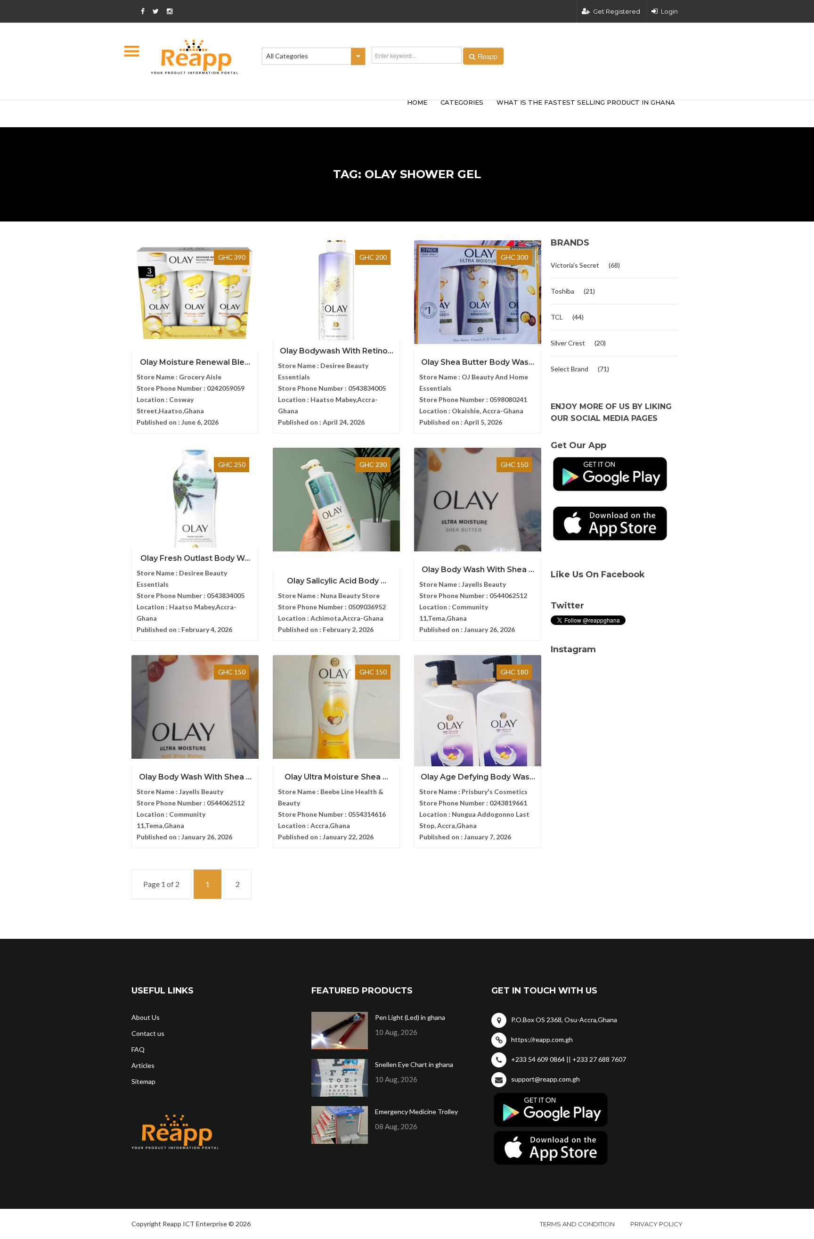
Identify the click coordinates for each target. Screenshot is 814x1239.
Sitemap (143, 1081)
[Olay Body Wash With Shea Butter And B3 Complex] (477, 499)
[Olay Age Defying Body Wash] (477, 723)
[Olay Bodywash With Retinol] (336, 292)
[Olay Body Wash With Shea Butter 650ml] (195, 707)
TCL (557, 317)
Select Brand (569, 369)
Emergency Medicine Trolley (416, 1112)
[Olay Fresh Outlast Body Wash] (195, 510)
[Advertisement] (270, 112)
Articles (143, 1065)
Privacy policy (656, 1224)
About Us (145, 1017)
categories (461, 102)
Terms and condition (577, 1224)
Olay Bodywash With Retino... (336, 350)
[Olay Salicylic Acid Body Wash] (336, 499)
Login (669, 11)
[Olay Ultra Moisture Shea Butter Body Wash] (336, 707)
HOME (417, 102)
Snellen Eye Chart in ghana (414, 1064)
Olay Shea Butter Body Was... (477, 362)
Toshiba (562, 291)
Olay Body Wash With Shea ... (478, 569)
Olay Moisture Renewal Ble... (195, 362)
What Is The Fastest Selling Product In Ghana (586, 102)
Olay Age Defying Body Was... (478, 776)
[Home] (194, 57)
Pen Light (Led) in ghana (410, 1017)
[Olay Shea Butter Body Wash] (477, 292)
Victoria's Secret (575, 265)
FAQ (138, 1049)
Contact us (147, 1033)
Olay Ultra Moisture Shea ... (336, 776)
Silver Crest (568, 343)
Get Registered (616, 11)
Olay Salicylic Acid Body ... (336, 580)
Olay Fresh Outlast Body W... (195, 558)
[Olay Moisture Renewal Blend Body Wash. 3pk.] (195, 292)
